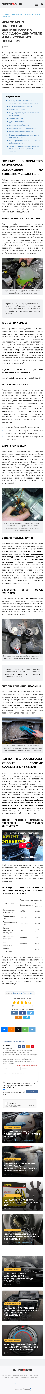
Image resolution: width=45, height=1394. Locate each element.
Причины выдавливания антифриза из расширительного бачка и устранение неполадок (20, 1167)
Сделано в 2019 (18, 1389)
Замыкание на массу (17, 118)
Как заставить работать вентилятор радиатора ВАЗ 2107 (21, 1202)
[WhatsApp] (25, 1029)
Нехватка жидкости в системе (21, 106)
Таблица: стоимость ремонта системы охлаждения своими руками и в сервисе (24, 148)
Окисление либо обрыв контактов (22, 128)
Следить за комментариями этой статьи (14, 1093)
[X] (18, 1029)
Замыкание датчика (17, 110)
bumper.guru (12, 4)
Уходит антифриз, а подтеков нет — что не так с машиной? (22, 1134)
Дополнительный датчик (19, 125)
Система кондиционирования (21, 132)
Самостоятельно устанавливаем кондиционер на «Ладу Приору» (18, 1277)
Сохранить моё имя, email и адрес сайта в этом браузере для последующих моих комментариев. (19, 1085)
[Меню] (36, 4)
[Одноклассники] (11, 1029)
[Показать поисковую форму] (42, 4)
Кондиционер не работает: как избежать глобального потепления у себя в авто (21, 1347)
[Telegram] (32, 1029)
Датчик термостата (16, 122)
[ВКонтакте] (4, 1029)
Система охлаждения (12, 1127)
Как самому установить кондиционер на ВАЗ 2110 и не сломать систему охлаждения (22, 1311)
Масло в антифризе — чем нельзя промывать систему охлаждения (21, 1236)
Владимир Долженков (23, 993)
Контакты (27, 1384)
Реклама (18, 1384)
